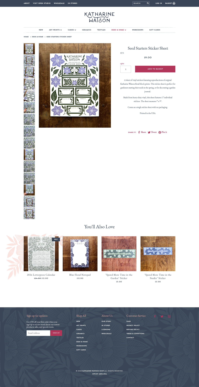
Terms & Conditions (135, 333)
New (41, 30)
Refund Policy (133, 329)
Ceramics (86, 30)
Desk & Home (117, 30)
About (27, 3)
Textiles (101, 30)
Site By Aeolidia (99, 374)
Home (26, 36)
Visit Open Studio (41, 3)
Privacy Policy (133, 325)
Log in (159, 3)
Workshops (137, 30)
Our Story (106, 321)
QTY (122, 64)
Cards (71, 30)
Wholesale (59, 3)
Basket (169, 3)
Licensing (106, 329)
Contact (130, 337)
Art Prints (54, 30)
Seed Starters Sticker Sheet (59, 36)
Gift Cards (154, 30)
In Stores (72, 3)
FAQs (128, 321)
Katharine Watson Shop (93, 371)
